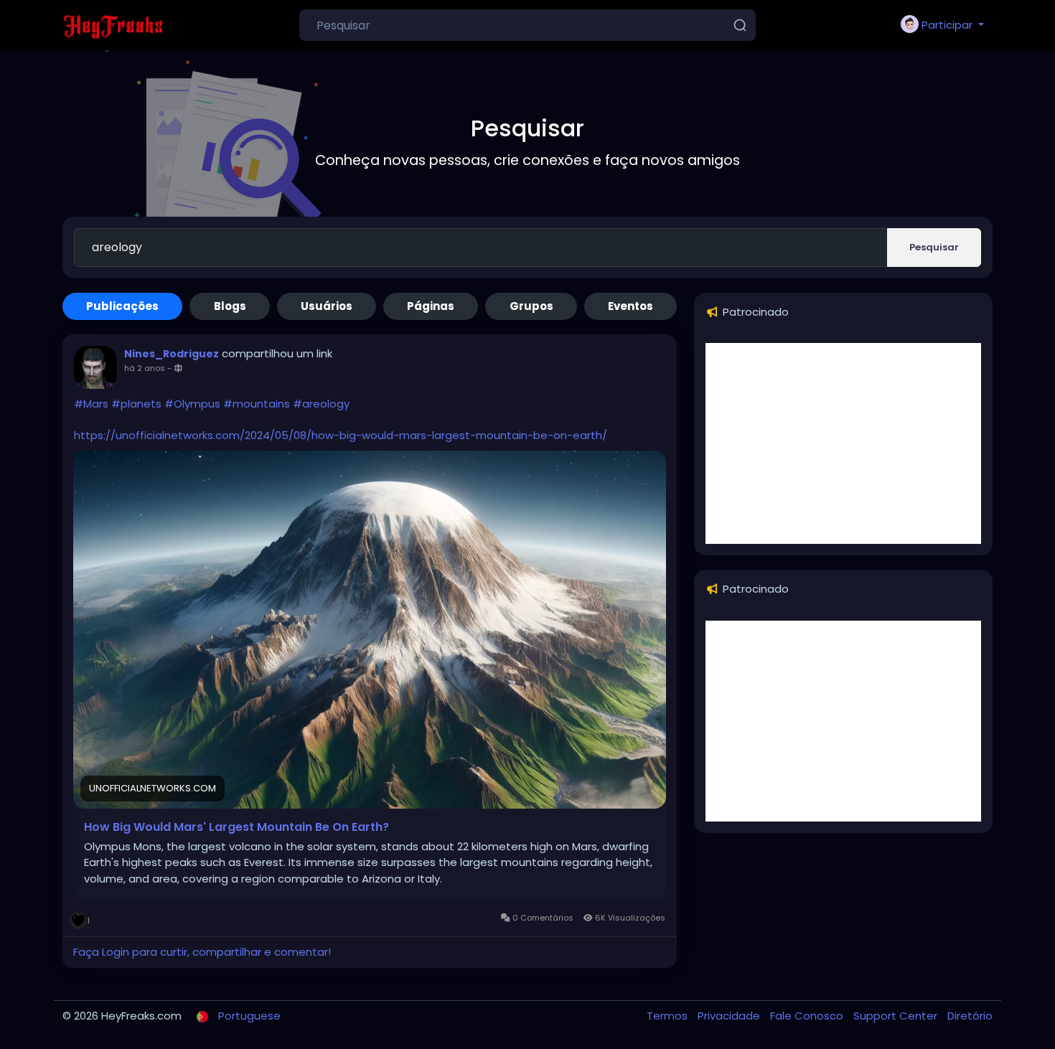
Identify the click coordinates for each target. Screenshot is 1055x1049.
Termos (668, 1015)
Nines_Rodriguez (171, 354)
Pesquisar (934, 247)
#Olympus (192, 403)
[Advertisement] (843, 443)
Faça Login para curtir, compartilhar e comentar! (202, 951)
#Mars (91, 403)
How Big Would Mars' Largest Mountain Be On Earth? (236, 827)
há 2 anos (144, 368)
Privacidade (730, 1015)
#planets (136, 403)
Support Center (896, 1015)
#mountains (256, 403)
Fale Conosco (808, 1015)
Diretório (970, 1015)
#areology (321, 403)
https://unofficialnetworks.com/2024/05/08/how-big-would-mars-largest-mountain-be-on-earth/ (340, 435)
